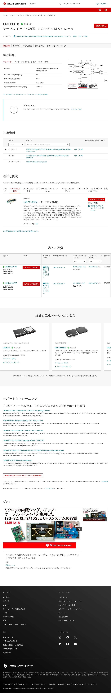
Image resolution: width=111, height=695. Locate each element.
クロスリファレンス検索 (67, 605)
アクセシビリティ (9, 684)
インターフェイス (16, 15)
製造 (4, 620)
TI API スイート (8, 637)
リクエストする (76, 109)
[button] (5, 10)
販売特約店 (7, 653)
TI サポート (49, 488)
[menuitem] (100, 10)
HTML (85, 36)
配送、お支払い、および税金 (13, 645)
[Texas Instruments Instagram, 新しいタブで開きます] (60, 638)
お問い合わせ (63, 597)
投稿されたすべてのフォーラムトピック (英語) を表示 (23, 475)
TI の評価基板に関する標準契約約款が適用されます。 (21, 231)
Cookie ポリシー (23, 684)
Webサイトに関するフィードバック (85, 684)
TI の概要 (6, 597)
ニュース (6, 605)
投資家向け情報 (8, 617)
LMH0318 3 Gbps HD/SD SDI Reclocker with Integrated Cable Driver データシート (43, 36)
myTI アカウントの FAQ (66, 620)
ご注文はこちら (100, 26)
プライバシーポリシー (39, 684)
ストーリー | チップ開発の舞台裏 (14, 609)
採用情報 (6, 601)
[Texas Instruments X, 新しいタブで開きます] (75, 638)
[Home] (14, 3)
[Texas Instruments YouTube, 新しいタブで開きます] (75, 645)
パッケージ (62, 613)
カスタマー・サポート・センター (70, 609)
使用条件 (105, 481)
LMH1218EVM (30, 202)
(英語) (75, 36)
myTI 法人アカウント (10, 641)
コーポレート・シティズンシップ (14, 624)
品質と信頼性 (63, 617)
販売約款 (52, 684)
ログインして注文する (96, 199)
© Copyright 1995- (11, 688)
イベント (6, 613)
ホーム (5, 15)
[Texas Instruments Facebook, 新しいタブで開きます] (67, 638)
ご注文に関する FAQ (10, 649)
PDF (80, 36)
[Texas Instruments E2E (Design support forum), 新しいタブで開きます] (67, 645)
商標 (68, 684)
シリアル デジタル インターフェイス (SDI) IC (40, 15)
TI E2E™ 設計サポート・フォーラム (70, 601)
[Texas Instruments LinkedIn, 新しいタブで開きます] (60, 645)
